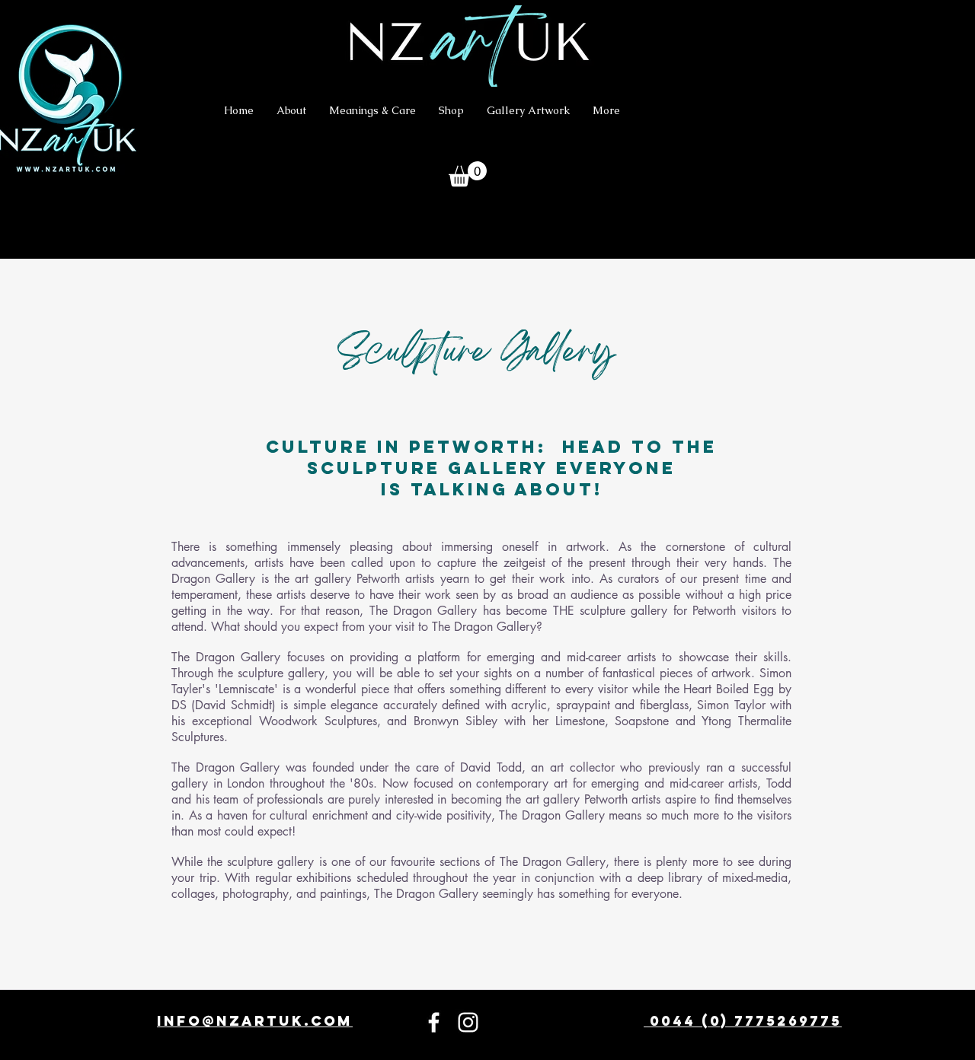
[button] (468, 173)
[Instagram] (468, 1022)
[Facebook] (433, 1022)
